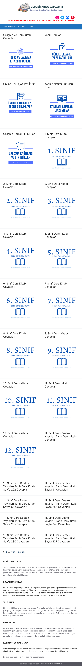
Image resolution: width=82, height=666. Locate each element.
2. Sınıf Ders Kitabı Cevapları (14, 185)
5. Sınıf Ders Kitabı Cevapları (56, 235)
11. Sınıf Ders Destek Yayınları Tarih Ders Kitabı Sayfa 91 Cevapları (61, 486)
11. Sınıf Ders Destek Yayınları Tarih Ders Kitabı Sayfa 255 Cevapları (19, 521)
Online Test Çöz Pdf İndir (19, 84)
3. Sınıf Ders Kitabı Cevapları (56, 185)
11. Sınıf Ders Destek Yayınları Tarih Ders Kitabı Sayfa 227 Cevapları (61, 538)
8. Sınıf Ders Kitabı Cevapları (14, 335)
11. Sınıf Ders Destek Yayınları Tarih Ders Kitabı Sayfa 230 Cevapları (19, 538)
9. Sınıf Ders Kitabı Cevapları (56, 335)
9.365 (14, 552)
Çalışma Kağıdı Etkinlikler (19, 133)
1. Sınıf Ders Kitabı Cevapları (56, 135)
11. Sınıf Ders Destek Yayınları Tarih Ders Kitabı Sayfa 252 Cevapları (19, 486)
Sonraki (22, 552)
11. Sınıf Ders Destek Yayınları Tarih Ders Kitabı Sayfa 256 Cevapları (61, 503)
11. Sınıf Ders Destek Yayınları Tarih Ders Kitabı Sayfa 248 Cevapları (61, 521)
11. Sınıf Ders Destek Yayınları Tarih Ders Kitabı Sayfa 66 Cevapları (19, 503)
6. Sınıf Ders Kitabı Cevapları (14, 285)
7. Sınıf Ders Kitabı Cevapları (56, 285)
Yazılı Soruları (53, 35)
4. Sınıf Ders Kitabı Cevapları (14, 235)
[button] (80, 26)
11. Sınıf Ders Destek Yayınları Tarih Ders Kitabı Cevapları (61, 436)
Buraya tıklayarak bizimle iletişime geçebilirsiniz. (23, 657)
